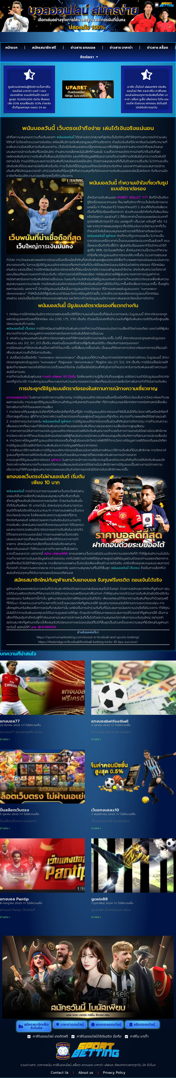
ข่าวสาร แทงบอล (83, 47)
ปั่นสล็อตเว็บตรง (14, 810)
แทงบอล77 (10, 721)
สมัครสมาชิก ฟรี (44, 47)
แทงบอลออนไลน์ (17, 397)
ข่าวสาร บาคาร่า (121, 47)
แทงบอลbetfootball (109, 721)
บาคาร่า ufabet (104, 1065)
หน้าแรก (11, 47)
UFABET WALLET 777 (132, 197)
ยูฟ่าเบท (56, 460)
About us (85, 1072)
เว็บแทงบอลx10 (105, 810)
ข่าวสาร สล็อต (157, 47)
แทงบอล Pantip (14, 899)
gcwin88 (99, 899)
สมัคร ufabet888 (56, 553)
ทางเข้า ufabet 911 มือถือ (59, 376)
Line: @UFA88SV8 (43, 627)
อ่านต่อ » (5, 739)
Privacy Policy (114, 1072)
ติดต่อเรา (87, 56)
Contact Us (59, 1072)
